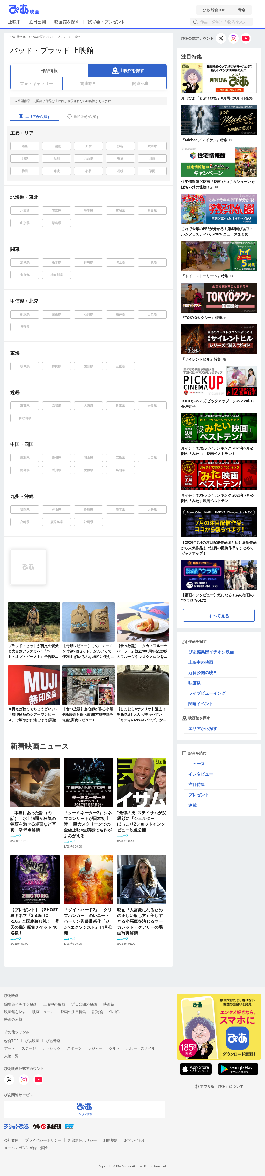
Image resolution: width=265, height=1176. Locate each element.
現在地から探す (87, 116)
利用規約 (110, 1140)
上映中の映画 (200, 662)
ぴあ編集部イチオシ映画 (211, 652)
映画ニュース (43, 1011)
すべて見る (219, 616)
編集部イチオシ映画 (20, 1004)
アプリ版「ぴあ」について (222, 1086)
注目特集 (196, 784)
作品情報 (49, 70)
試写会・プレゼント (106, 22)
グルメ (114, 1048)
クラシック (51, 1048)
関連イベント (200, 703)
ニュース (196, 763)
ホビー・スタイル (140, 1048)
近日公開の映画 (202, 672)
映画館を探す (66, 22)
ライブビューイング (207, 693)
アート (9, 1048)
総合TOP (11, 1040)
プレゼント (198, 795)
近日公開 (37, 22)
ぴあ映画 (37, 37)
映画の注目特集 (73, 1011)
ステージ (28, 1048)
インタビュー (200, 774)
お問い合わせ (135, 1140)
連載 (192, 805)
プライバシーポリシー (43, 1140)
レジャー (95, 1048)
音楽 (241, 10)
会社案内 (11, 1140)
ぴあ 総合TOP (214, 10)
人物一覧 (11, 1055)
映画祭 (194, 683)
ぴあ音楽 (53, 1040)
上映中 (14, 22)
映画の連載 (13, 1019)
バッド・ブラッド (57, 37)
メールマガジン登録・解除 (26, 1147)
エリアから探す (202, 728)
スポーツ (74, 1048)
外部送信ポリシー (82, 1140)
